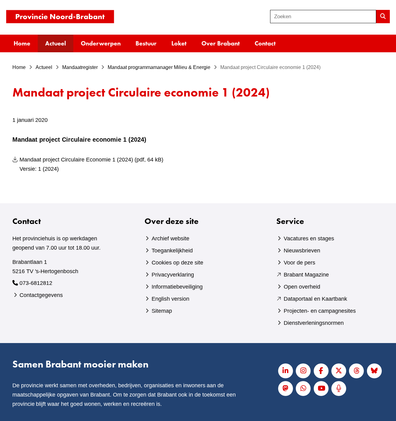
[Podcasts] (338, 388)
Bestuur (146, 43)
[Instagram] (303, 370)
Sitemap (162, 311)
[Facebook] (321, 370)
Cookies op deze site (177, 263)
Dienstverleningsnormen (314, 323)
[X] (338, 370)
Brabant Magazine (306, 275)
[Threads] (356, 370)
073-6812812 (35, 283)
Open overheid (302, 287)
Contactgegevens (41, 295)
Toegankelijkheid (172, 250)
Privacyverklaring (173, 275)
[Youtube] (321, 388)
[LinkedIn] (285, 370)
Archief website (170, 238)
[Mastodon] (285, 388)
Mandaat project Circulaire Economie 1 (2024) (91, 164)
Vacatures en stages (309, 238)
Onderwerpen (101, 43)
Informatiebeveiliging (177, 287)
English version (170, 299)
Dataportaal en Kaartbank (315, 299)
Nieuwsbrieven (302, 250)
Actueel (55, 43)
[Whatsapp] (303, 388)
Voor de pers (299, 263)
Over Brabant (220, 43)
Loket (179, 43)
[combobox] (323, 16)
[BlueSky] (374, 370)
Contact (265, 43)
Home (22, 43)
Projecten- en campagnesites (320, 311)
